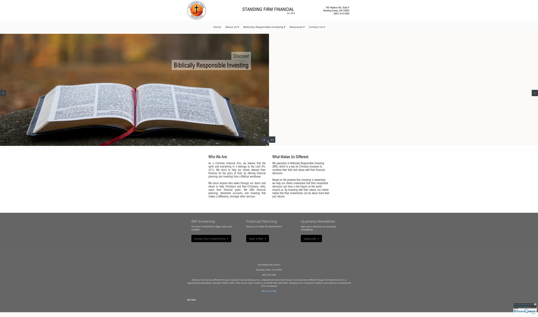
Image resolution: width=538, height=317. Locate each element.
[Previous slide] (3, 93)
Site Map (191, 300)
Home (217, 27)
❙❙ (272, 139)
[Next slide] (535, 93)
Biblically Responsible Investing (263, 27)
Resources (295, 27)
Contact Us (316, 27)
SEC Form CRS (269, 291)
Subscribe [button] (310, 238)
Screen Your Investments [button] (210, 238)
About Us (231, 27)
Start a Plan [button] (256, 238)
